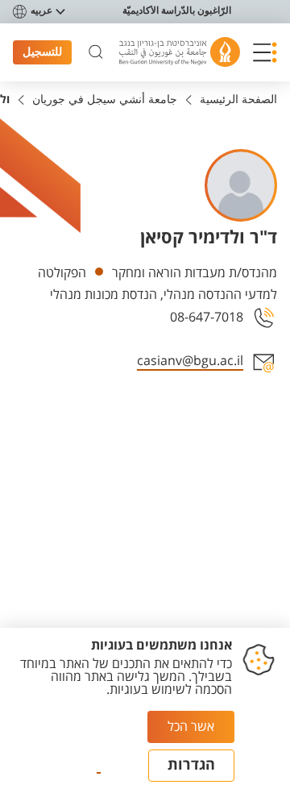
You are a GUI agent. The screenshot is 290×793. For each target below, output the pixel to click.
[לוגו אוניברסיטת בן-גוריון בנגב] (179, 52)
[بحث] (96, 52)
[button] (265, 52)
